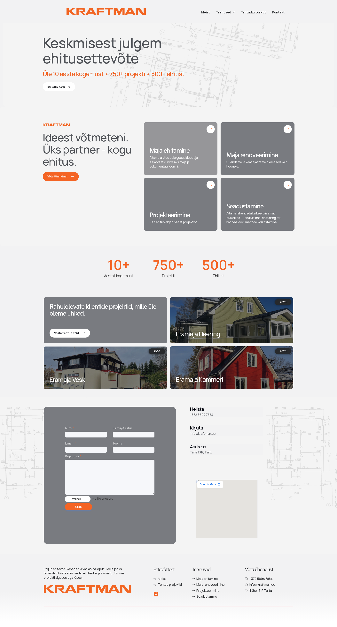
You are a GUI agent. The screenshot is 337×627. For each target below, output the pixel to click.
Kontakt (278, 12)
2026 (156, 351)
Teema (119, 443)
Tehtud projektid (253, 12)
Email (70, 443)
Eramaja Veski (68, 379)
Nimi (69, 428)
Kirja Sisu (73, 456)
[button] (225, 12)
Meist (205, 12)
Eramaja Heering (198, 334)
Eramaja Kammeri (199, 379)
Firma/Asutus (123, 428)
